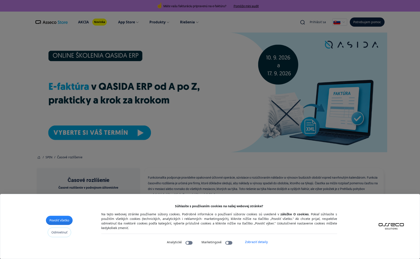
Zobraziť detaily (256, 242)
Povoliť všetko (59, 220)
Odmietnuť (59, 232)
